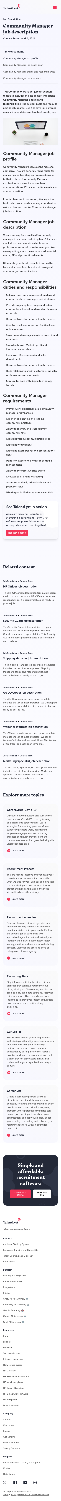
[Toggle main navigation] (55, 7)
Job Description (11, 19)
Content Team (11, 38)
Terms (5, 1494)
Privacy (14, 1494)
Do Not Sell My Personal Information (33, 1494)
